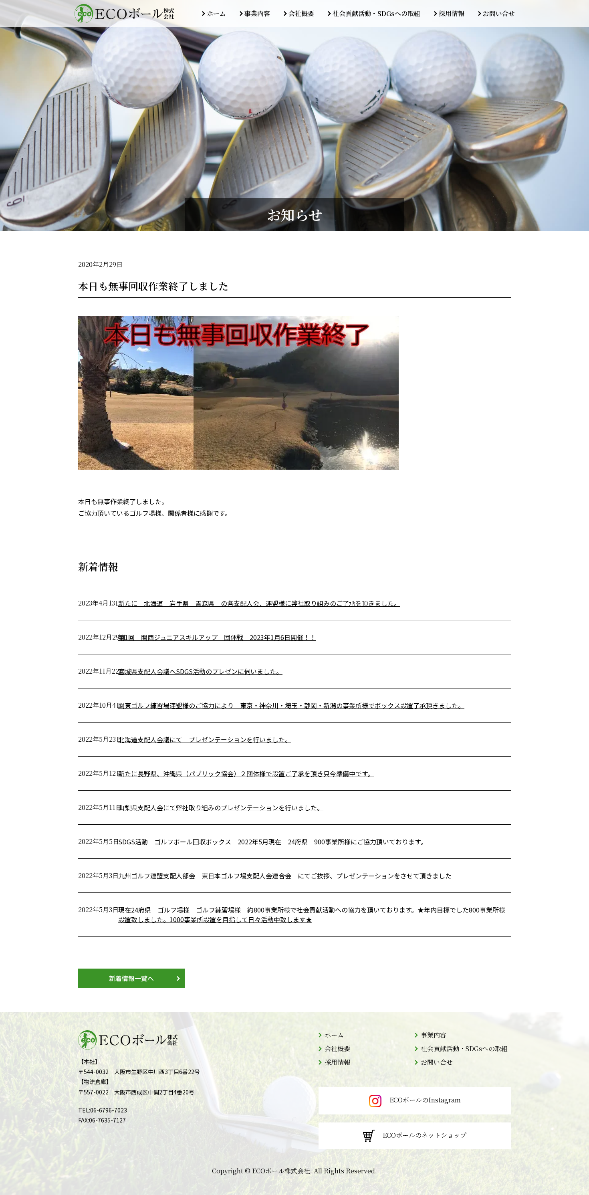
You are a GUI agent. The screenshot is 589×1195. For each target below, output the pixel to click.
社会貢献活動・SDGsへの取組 (376, 13)
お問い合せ (499, 13)
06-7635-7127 (107, 1120)
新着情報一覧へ (131, 978)
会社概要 (301, 13)
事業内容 (257, 13)
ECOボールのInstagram (425, 1099)
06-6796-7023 (108, 1110)
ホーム (216, 13)
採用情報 (451, 13)
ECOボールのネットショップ (424, 1135)
